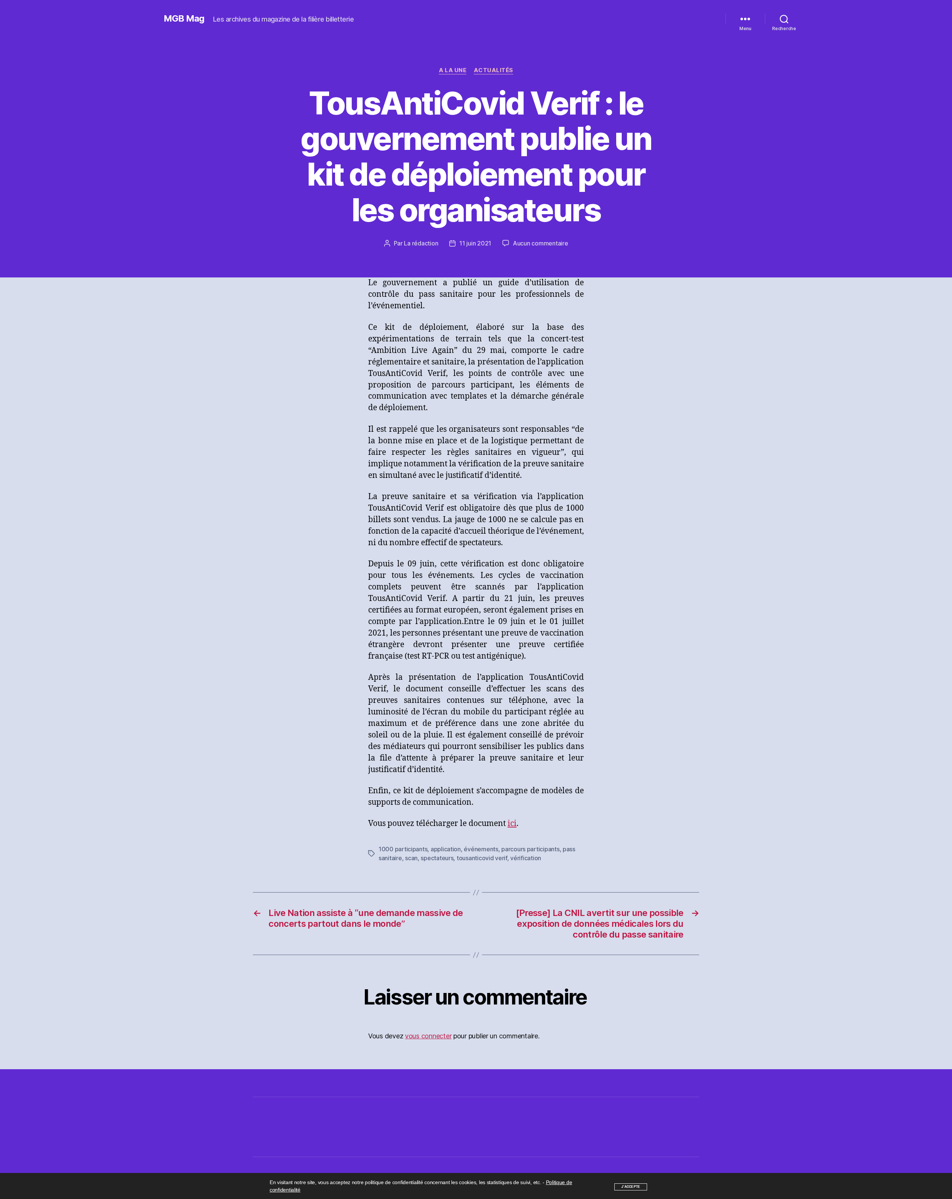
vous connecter (428, 1036)
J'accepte (630, 1186)
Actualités (493, 70)
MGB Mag (184, 18)
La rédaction (421, 243)
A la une (452, 70)
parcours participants (530, 849)
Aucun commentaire (540, 243)
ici (512, 824)
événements (481, 849)
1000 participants (403, 849)
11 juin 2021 (475, 243)
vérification (525, 858)
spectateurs (437, 858)
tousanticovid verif (482, 858)
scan (411, 858)
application (446, 849)
